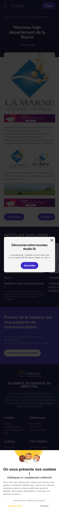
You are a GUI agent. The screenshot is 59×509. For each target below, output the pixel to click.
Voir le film (29, 265)
